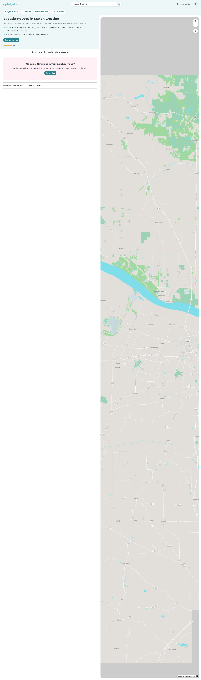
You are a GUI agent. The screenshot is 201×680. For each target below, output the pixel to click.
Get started (50, 73)
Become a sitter (184, 4)
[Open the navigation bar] (196, 4)
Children (27, 12)
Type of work (12, 12)
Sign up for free (11, 40)
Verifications (42, 12)
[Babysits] (10, 4)
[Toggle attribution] (197, 676)
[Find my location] (195, 31)
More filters (58, 12)
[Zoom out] (195, 25)
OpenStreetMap (190, 676)
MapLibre (181, 676)
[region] (149, 347)
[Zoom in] (195, 21)
